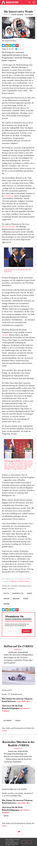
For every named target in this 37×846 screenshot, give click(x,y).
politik (6, 593)
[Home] (3, 2)
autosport (7, 720)
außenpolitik (17, 593)
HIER (4, 731)
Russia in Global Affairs (21, 581)
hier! (9, 844)
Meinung (16, 599)
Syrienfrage (9, 196)
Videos (17, 720)
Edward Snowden (8, 227)
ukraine (6, 599)
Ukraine (6, 604)
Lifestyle (18, 649)
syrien (29, 593)
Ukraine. (5, 335)
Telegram (21, 49)
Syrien (25, 599)
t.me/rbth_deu (23, 701)
